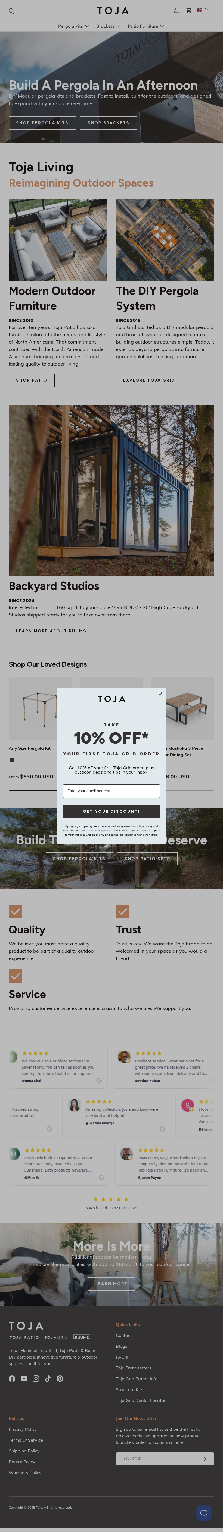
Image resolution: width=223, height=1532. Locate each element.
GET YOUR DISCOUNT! (111, 811)
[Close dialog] (160, 693)
